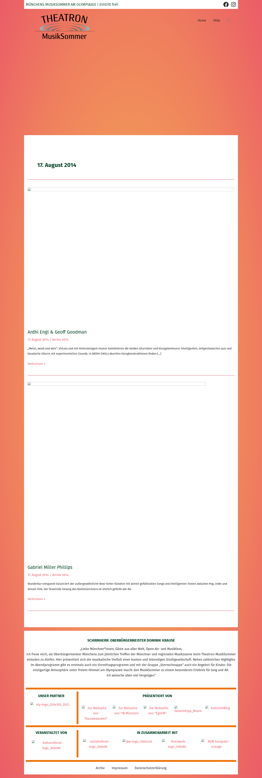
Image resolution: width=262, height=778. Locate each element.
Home (202, 20)
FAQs (216, 20)
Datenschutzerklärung (150, 768)
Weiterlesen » (36, 363)
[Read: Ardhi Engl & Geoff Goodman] (131, 256)
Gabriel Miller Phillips (50, 567)
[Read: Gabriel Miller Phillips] (117, 471)
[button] (229, 20)
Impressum (120, 768)
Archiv (100, 768)
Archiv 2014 (60, 340)
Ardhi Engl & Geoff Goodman (57, 332)
